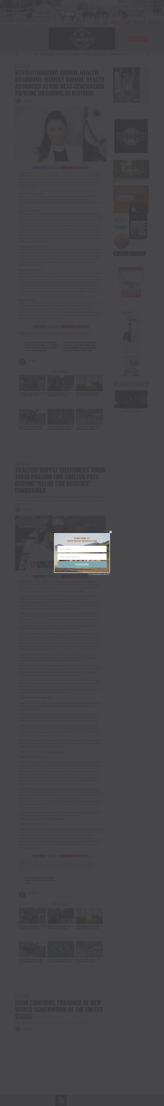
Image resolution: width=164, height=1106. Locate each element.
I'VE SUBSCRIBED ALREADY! (99, 574)
